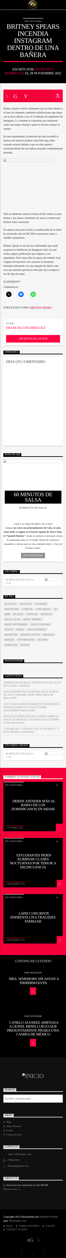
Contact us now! (14, 1134)
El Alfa (18, 614)
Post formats (37, 629)
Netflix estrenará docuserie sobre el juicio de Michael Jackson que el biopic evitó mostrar (31, 719)
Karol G (46, 614)
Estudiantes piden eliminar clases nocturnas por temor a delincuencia (33, 861)
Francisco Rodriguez (25, 328)
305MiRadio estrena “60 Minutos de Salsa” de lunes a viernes (32, 684)
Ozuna (9, 629)
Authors (41, 604)
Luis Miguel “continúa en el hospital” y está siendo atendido (31, 730)
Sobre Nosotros (13, 1126)
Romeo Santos (30, 635)
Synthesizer (25, 640)
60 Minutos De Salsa (20, 579)
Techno (43, 640)
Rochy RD (11, 635)
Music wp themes (16, 624)
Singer (9, 640)
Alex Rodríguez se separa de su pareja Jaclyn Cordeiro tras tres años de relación (31, 694)
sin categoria (33, 21)
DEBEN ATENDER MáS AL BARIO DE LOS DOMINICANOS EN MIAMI (33, 805)
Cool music (43, 609)
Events (9, 1130)
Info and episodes (32, 555)
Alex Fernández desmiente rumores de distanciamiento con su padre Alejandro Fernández (31, 707)
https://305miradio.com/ (19, 1154)
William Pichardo (49, 1216)
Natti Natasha (40, 624)
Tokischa (11, 645)
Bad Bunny (12, 609)
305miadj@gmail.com (18, 1166)
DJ (55, 609)
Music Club (12, 619)
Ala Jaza (11, 604)
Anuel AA (26, 604)
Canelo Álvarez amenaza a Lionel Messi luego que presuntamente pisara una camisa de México (33, 1028)
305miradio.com (17, 1220)
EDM (7, 614)
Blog (8, 1122)
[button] (33, 524)
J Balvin (32, 614)
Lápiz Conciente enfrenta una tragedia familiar (33, 917)
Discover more (10, 1189)
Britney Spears (41, 308)
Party (21, 629)
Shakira (48, 635)
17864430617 (13, 1160)
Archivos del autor (33, 338)
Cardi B (27, 609)
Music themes (32, 619)
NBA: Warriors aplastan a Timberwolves (34, 981)
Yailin (25, 645)
